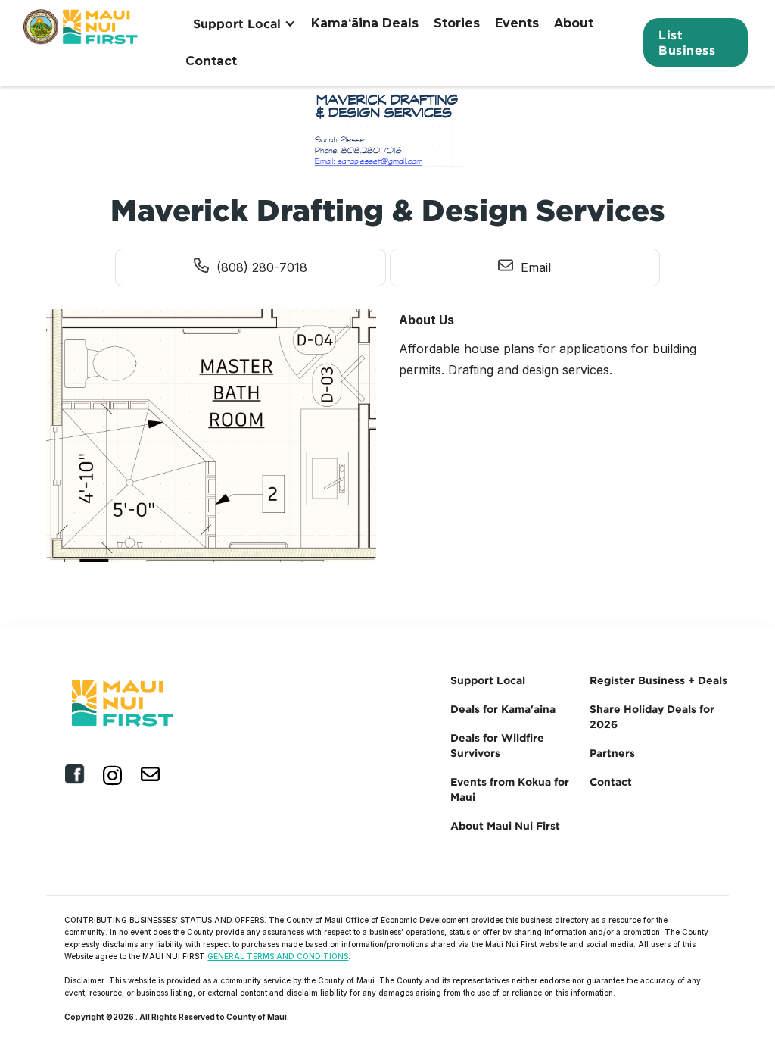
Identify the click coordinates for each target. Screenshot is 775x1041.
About (573, 23)
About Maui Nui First (505, 825)
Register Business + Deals (658, 680)
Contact (211, 61)
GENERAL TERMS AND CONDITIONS (277, 956)
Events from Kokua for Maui (509, 789)
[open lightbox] (211, 439)
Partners (612, 752)
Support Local (487, 680)
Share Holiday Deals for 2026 (652, 716)
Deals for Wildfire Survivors (497, 745)
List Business (686, 42)
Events (517, 23)
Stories (457, 23)
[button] (244, 23)
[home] (82, 42)
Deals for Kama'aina (503, 708)
